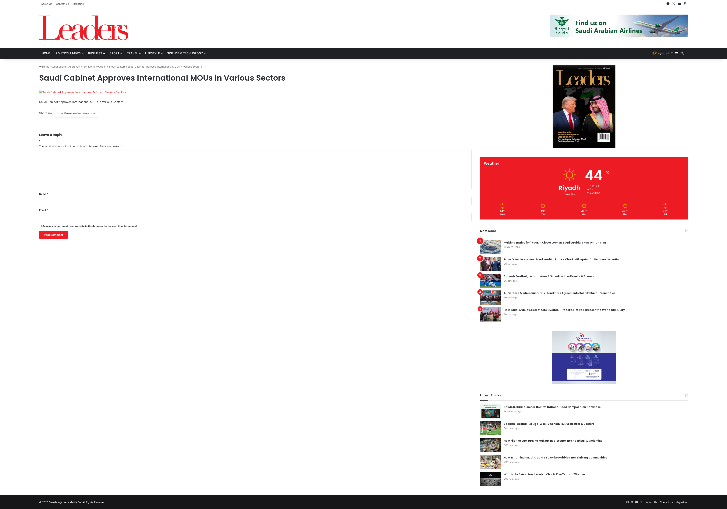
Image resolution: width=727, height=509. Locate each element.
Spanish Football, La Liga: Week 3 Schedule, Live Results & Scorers (549, 424)
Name (43, 193)
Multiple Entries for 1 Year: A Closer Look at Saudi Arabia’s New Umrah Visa (555, 242)
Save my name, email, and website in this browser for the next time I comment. (90, 226)
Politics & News (68, 53)
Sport (114, 53)
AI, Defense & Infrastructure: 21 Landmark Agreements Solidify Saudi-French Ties (559, 293)
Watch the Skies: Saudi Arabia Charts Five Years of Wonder (544, 474)
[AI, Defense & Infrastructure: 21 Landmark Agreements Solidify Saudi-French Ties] (490, 297)
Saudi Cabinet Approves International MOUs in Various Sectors (88, 66)
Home (46, 53)
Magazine (78, 3)
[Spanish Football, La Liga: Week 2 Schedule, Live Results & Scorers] (490, 281)
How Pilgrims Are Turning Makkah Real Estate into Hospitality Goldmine (553, 441)
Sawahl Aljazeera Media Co (65, 502)
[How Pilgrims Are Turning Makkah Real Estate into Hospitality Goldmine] (490, 445)
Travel (132, 53)
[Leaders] (83, 28)
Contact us (62, 3)
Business (95, 53)
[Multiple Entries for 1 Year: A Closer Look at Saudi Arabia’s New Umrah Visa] (490, 247)
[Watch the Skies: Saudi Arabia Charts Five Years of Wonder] (490, 479)
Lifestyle (152, 53)
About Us (46, 3)
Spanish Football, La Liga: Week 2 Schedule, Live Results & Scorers (549, 276)
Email (43, 210)
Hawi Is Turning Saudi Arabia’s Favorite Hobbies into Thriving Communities (555, 457)
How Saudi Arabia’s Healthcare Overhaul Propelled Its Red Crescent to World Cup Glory (564, 310)
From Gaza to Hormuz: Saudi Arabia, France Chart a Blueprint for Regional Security (561, 259)
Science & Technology (185, 53)
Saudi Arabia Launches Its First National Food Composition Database (552, 407)
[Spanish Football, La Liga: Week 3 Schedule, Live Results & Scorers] (490, 428)
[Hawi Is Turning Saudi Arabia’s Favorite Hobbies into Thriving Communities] (490, 462)
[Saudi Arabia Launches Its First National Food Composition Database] (490, 411)
